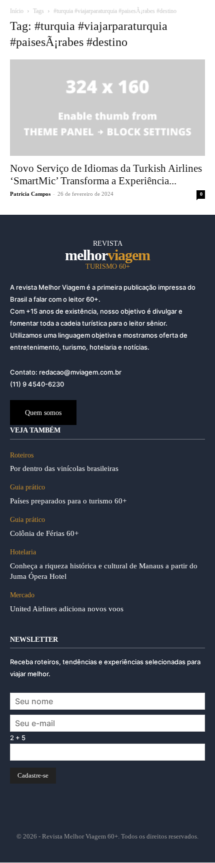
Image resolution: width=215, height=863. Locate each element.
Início (17, 10)
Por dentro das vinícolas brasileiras (64, 468)
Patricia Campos (30, 194)
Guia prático (27, 487)
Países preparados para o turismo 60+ (68, 501)
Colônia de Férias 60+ (44, 533)
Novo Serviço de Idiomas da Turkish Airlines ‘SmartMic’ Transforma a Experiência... (106, 174)
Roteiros (22, 455)
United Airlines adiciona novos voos (67, 609)
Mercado (22, 595)
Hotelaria (23, 552)
